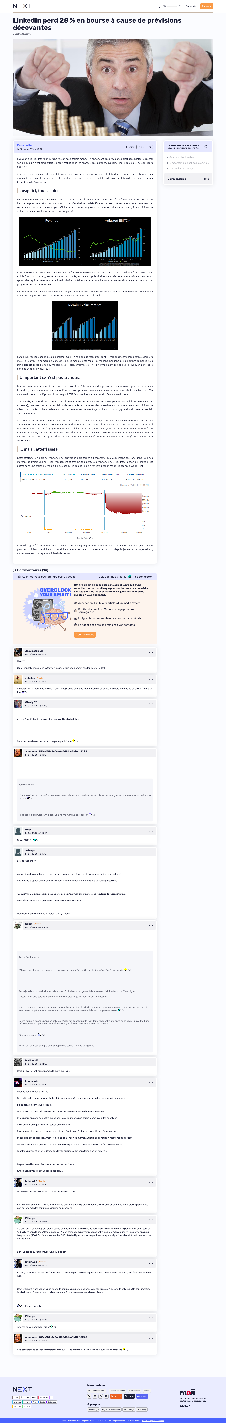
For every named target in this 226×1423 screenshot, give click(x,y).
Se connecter (143, 576)
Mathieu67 (31, 1060)
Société (27, 1406)
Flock (34, 1397)
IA (52, 1397)
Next (35, 1402)
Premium (206, 6)
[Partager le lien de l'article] (205, 147)
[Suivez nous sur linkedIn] (106, 1396)
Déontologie (93, 1409)
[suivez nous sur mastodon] (95, 1396)
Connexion (191, 6)
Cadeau (27, 1251)
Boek (28, 829)
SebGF (29, 923)
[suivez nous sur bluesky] (89, 1396)
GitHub (131, 1396)
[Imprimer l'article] (150, 147)
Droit (16, 1397)
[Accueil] (22, 6)
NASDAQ (88, 537)
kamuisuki (31, 1081)
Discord (144, 1396)
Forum (147, 1391)
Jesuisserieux (34, 650)
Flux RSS (117, 1396)
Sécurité (17, 1406)
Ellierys (30, 1218)
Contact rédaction (117, 1391)
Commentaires (177, 178)
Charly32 (31, 702)
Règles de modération (111, 1409)
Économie (25, 1397)
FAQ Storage (129, 1409)
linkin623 (31, 1181)
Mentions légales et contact (153, 1421)
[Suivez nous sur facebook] (100, 1396)
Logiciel (26, 1402)
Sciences (52, 1402)
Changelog (141, 1409)
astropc (30, 850)
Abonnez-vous (85, 634)
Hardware (44, 1397)
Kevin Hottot (25, 145)
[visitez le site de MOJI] (187, 1394)
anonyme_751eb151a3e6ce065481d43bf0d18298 (56, 751)
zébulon (30, 678)
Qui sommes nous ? (96, 1391)
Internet (17, 1402)
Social (42, 1402)
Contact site (134, 1391)
